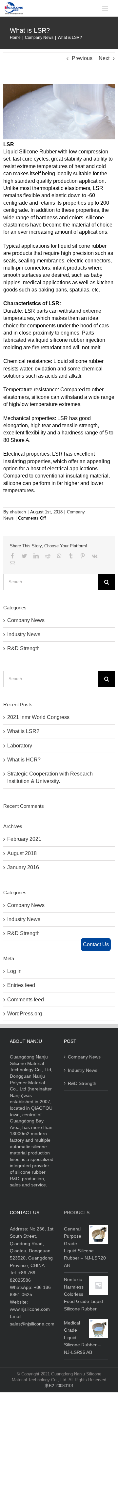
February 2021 (24, 839)
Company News (26, 620)
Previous (82, 58)
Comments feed (25, 999)
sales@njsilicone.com (32, 1323)
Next (104, 58)
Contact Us (96, 944)
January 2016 (23, 867)
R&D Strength (23, 648)
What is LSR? (23, 731)
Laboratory (19, 745)
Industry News (23, 634)
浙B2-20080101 (59, 1385)
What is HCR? (24, 759)
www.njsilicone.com (30, 1309)
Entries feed (21, 985)
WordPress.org (24, 1013)
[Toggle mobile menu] (105, 8)
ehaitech (18, 511)
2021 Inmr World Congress (38, 717)
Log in (14, 971)
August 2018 (22, 853)
